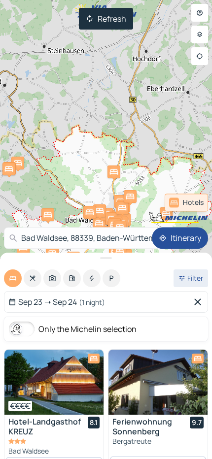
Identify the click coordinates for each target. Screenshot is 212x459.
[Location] (199, 56)
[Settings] (199, 34)
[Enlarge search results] (106, 258)
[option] (13, 278)
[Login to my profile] (199, 13)
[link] (186, 202)
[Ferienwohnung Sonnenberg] (158, 382)
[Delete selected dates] (200, 302)
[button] (113, 171)
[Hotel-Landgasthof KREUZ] (54, 382)
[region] (54, 382)
